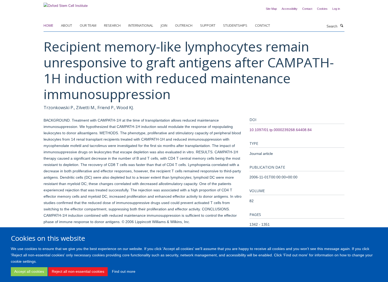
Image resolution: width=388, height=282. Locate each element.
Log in (336, 8)
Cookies (322, 8)
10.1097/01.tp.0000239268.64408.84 (280, 130)
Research (112, 25)
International (140, 25)
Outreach (183, 25)
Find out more (123, 271)
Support (207, 25)
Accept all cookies (29, 271)
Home (48, 25)
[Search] (341, 26)
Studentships (235, 25)
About (66, 25)
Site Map (271, 8)
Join (164, 25)
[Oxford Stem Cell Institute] (66, 4)
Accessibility (289, 8)
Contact (307, 8)
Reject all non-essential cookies (78, 271)
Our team (88, 25)
